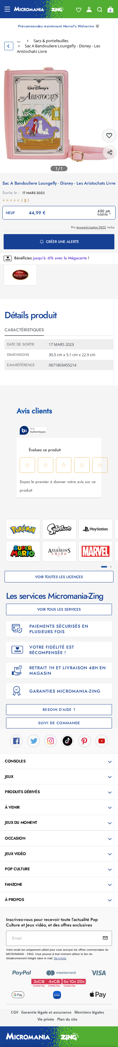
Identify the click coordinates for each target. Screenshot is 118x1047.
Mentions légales (89, 1012)
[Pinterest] (84, 740)
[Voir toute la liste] (78, 10)
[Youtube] (101, 740)
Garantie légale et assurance (46, 1012)
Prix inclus (92, 227)
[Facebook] (16, 740)
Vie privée (46, 1019)
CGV (14, 1012)
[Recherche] (99, 11)
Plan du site (67, 1019)
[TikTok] (67, 740)
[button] (59, 761)
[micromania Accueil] (39, 9)
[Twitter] (33, 740)
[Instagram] (50, 740)
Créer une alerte (62, 241)
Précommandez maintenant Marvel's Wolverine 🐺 (59, 26)
